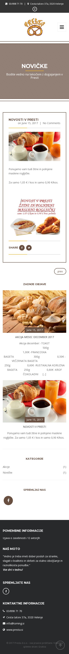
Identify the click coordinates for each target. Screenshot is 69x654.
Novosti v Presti (23, 119)
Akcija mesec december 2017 (34, 337)
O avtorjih (34, 538)
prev (60, 271)
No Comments (51, 123)
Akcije (6, 467)
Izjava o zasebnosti (14, 538)
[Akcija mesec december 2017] (34, 311)
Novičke (7, 472)
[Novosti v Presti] (34, 146)
